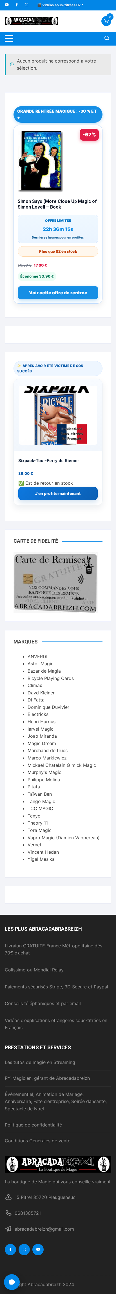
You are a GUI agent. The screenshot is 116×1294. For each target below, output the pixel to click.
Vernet (34, 844)
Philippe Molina (44, 779)
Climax (35, 685)
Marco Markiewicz (47, 758)
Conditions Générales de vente (37, 1140)
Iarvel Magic (40, 729)
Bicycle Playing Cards (51, 678)
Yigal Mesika (41, 859)
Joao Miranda (42, 736)
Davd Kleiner (41, 693)
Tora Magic (40, 830)
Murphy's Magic (44, 772)
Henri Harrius (41, 721)
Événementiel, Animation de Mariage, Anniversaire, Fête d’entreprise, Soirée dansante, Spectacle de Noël (56, 1101)
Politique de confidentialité (33, 1125)
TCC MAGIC (40, 808)
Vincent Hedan (43, 852)
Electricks (38, 714)
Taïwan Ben (40, 794)
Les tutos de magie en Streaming (40, 1062)
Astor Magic (40, 663)
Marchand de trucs (48, 750)
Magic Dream (42, 743)
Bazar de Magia (44, 671)
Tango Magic (41, 801)
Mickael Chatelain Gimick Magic (62, 765)
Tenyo (34, 816)
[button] (12, 1282)
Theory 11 (38, 823)
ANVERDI (37, 656)
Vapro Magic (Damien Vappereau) (64, 837)
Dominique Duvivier (48, 707)
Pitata (34, 786)
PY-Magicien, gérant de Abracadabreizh (47, 1078)
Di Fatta (36, 700)
